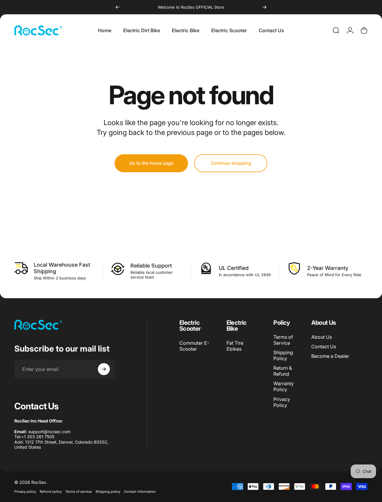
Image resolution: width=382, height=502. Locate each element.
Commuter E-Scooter (194, 346)
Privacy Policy (281, 402)
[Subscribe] (104, 369)
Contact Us (323, 346)
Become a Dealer (330, 356)
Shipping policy (108, 491)
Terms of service (78, 491)
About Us (321, 337)
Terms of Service (283, 340)
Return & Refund (282, 371)
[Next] (264, 7)
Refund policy (51, 491)
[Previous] (117, 7)
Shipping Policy (283, 355)
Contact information (140, 491)
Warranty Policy (283, 386)
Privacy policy (25, 491)
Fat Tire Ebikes (235, 346)
